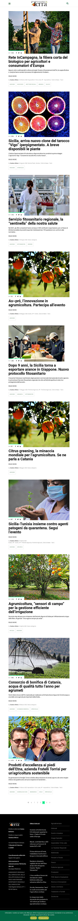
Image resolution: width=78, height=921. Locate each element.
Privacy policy (43, 918)
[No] (75, 916)
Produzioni (54, 872)
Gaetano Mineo (14, 80)
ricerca (20, 547)
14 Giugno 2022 (23, 240)
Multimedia (55, 853)
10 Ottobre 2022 (23, 80)
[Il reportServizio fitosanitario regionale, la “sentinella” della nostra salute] (39, 195)
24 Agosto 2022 (23, 163)
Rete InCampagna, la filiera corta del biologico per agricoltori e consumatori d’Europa (38, 61)
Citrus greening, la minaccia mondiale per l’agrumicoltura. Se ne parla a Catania (37, 455)
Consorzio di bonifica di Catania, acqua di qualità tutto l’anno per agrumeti (35, 686)
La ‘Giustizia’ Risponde (58, 848)
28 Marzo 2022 (23, 704)
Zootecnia (54, 896)
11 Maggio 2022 (23, 390)
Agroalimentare (56, 823)
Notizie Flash (31, 163)
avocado (20, 84)
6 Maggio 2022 (23, 468)
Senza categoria (32, 240)
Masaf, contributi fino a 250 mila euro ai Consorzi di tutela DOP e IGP (39, 844)
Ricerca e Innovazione (58, 882)
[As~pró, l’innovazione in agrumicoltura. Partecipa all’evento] (39, 274)
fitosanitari (21, 244)
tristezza (21, 167)
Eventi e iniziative (57, 833)
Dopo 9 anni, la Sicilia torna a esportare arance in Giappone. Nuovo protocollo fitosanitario (39, 369)
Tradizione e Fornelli (58, 892)
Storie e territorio (57, 887)
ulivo (48, 84)
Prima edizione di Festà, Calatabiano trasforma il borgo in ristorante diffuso (39, 854)
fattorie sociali (31, 84)
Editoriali (54, 828)
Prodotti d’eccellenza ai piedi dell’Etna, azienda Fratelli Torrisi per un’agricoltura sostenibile (37, 769)
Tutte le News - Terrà (57, 80)
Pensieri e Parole (57, 858)
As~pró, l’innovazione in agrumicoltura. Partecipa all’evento (37, 303)
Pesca (53, 862)
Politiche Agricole (33, 390)
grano (30, 244)
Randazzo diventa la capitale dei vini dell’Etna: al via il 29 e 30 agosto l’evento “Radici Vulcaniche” (38, 865)
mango (41, 84)
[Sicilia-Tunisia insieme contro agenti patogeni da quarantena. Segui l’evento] (39, 500)
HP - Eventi (35, 313)
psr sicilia (35, 709)
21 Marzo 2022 (23, 787)
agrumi (12, 84)
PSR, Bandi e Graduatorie (59, 877)
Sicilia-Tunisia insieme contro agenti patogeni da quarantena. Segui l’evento (38, 528)
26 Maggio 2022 (23, 313)
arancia (20, 394)
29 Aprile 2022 (23, 541)
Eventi (29, 313)
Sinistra (38, 163)
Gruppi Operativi (56, 838)
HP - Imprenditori (46, 80)
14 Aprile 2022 (23, 626)
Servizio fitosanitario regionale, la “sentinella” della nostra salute (36, 221)
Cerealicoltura (22, 792)
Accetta (33, 918)
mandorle (34, 792)
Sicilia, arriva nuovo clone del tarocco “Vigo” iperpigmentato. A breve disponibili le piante (39, 145)
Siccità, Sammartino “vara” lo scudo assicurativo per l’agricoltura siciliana (39, 890)
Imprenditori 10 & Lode (34, 80)
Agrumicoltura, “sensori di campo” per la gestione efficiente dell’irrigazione (36, 608)
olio (41, 792)
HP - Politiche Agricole (45, 390)
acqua (12, 630)
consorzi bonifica (23, 709)
